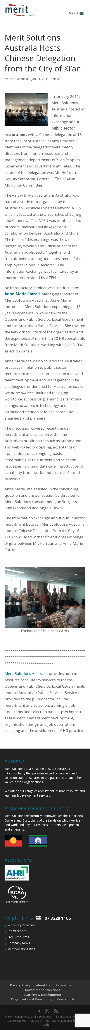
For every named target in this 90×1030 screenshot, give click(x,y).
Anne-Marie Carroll (22, 293)
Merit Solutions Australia (26, 673)
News (56, 79)
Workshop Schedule (21, 925)
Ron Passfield (18, 79)
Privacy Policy (20, 985)
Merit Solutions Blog (21, 949)
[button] (73, 13)
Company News (19, 943)
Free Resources (18, 937)
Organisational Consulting (31, 999)
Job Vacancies (17, 931)
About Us (43, 985)
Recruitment (65, 985)
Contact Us (65, 999)
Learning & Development (42, 995)
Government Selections (42, 990)
